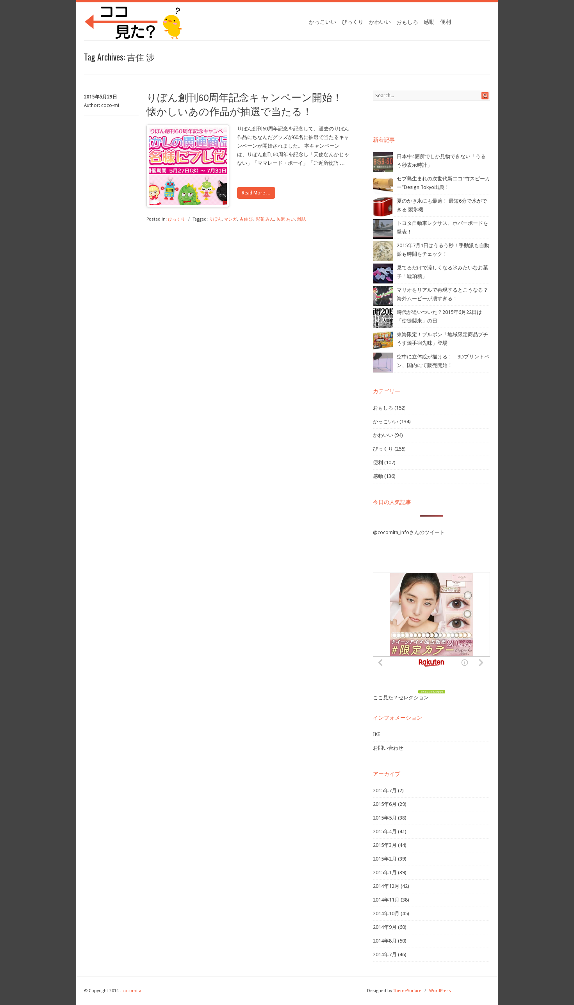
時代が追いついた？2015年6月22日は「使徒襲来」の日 (439, 316)
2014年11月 (386, 900)
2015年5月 (385, 818)
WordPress (440, 990)
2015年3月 (385, 845)
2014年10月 (386, 913)
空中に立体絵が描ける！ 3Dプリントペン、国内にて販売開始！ (443, 361)
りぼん (215, 219)
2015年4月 (385, 831)
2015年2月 (385, 859)
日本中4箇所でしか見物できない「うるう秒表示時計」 (441, 160)
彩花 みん (265, 219)
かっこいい (322, 22)
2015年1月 (385, 872)
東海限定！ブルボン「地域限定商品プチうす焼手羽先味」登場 (442, 338)
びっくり (353, 22)
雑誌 (301, 219)
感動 (429, 22)
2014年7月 (385, 954)
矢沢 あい (285, 219)
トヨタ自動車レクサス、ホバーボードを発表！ (442, 227)
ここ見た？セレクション (401, 697)
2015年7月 (385, 790)
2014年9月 (385, 927)
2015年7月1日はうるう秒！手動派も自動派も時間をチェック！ (443, 249)
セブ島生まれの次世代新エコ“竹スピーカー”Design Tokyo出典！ (443, 183)
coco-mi (110, 105)
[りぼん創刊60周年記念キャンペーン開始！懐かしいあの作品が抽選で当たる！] (188, 203)
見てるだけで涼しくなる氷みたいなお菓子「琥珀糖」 (442, 272)
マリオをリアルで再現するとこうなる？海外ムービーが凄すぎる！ (442, 294)
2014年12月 (386, 886)
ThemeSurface (407, 990)
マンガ (230, 219)
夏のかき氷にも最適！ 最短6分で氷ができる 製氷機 (442, 205)
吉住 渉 (246, 219)
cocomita (132, 990)
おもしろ (407, 22)
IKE (376, 734)
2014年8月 (385, 941)
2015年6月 (385, 804)
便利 (445, 22)
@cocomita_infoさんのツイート (409, 532)
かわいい (380, 22)
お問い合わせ (388, 748)
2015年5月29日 (100, 97)
